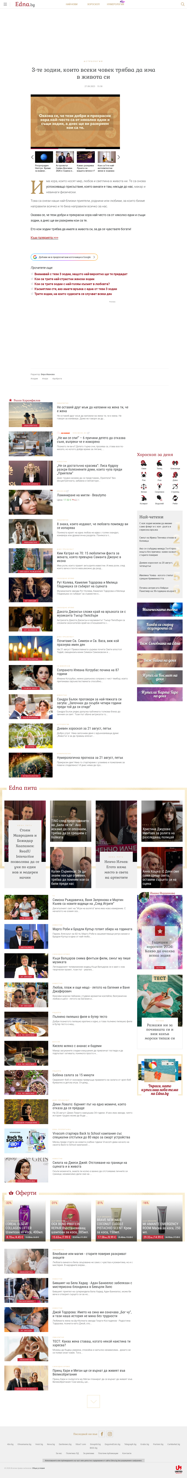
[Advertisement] (73, 332)
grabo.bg (61, 491)
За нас (59, 1453)
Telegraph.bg (130, 1444)
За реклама (88, 1453)
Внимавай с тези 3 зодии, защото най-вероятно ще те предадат (81, 274)
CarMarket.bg (173, 1444)
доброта (58, 378)
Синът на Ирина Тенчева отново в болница (157, 539)
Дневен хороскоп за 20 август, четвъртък (156, 564)
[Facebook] (101, 1434)
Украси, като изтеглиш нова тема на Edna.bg (159, 1089)
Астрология (93, 61)
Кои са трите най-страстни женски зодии (64, 279)
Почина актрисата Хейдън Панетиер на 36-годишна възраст (157, 589)
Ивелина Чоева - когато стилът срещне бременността (156, 577)
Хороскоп (93, 4)
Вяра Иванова (48, 374)
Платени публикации (108, 1453)
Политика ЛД (72, 1453)
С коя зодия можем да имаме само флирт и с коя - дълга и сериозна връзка (155, 526)
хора (46, 378)
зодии (35, 378)
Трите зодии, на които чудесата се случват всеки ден (73, 294)
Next (118, 163)
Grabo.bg (144, 1444)
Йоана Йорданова (162, 893)
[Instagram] (110, 1434)
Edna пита (23, 787)
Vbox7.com (81, 1444)
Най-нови (71, 4)
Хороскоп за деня (155, 454)
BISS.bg (93, 1447)
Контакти (126, 1453)
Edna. (25, 4)
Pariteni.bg (158, 1444)
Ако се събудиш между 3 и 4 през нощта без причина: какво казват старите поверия (157, 552)
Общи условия (38, 1468)
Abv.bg (10, 1444)
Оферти (26, 1192)
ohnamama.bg (80, 433)
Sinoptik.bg (95, 1444)
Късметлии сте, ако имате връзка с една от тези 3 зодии (75, 289)
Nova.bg (51, 1444)
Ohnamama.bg (24, 1444)
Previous (32, 163)
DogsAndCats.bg (112, 1444)
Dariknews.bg (65, 1444)
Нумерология (115, 4)
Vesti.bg (39, 1444)
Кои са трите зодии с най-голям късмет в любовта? (72, 284)
